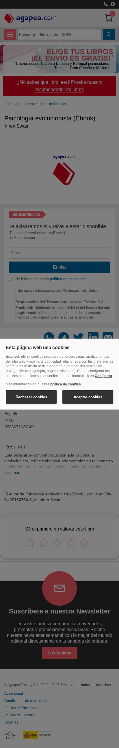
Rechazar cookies (31, 397)
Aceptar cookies (88, 397)
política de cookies (65, 384)
